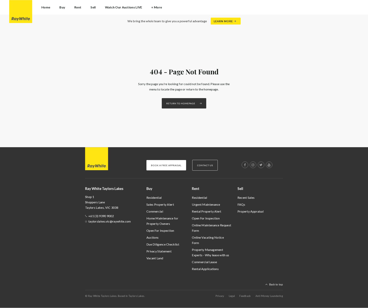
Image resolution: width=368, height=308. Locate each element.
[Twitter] (261, 165)
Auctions (152, 237)
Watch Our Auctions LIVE (123, 7)
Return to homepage (180, 103)
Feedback (245, 295)
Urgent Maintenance (206, 204)
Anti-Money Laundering (269, 295)
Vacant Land (154, 258)
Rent (195, 188)
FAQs (241, 204)
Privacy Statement (159, 251)
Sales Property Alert (160, 204)
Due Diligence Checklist (162, 244)
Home (45, 7)
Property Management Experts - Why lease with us (210, 252)
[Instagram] (253, 165)
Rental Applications (205, 269)
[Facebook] (245, 165)
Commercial (154, 211)
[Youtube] (269, 165)
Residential (154, 197)
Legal (232, 295)
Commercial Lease (204, 262)
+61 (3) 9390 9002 (101, 216)
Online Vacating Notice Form (208, 240)
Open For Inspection (160, 230)
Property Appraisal (250, 211)
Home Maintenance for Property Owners (162, 220)
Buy (149, 188)
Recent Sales (246, 197)
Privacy (220, 295)
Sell (240, 188)
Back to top (276, 284)
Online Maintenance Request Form (211, 227)
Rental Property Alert (206, 211)
